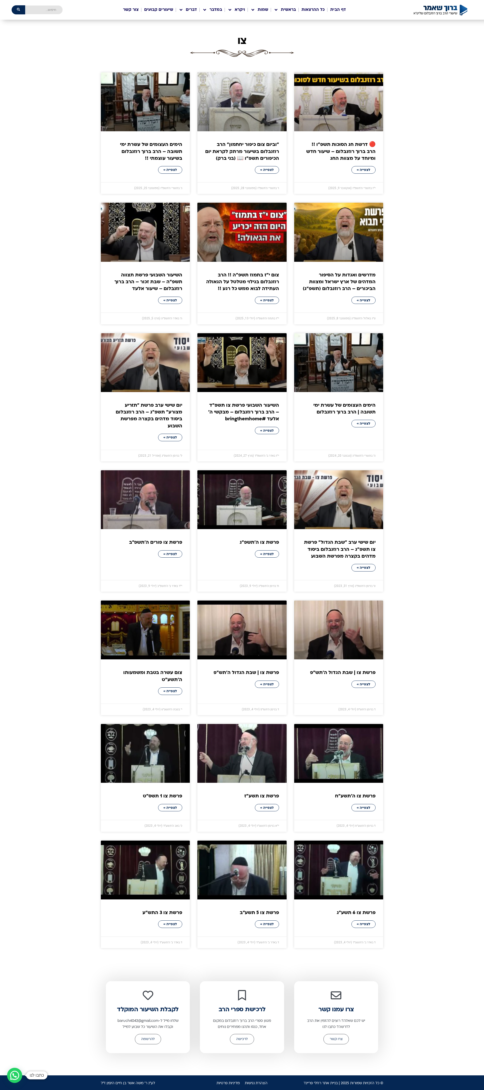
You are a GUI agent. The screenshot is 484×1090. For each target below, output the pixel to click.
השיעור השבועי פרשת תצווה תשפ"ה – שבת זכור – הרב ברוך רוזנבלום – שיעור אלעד (148, 282)
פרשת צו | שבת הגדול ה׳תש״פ (343, 672)
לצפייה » (363, 170)
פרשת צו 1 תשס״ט (162, 796)
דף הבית (338, 10)
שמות (263, 10)
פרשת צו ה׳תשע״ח (355, 796)
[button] (14, 1075)
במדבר (215, 10)
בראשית (288, 10)
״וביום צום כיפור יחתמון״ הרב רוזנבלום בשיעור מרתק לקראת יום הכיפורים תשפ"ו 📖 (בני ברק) (242, 151)
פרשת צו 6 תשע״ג (356, 913)
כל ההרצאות (313, 10)
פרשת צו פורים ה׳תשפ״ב (155, 542)
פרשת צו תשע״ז (261, 796)
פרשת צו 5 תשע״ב (259, 913)
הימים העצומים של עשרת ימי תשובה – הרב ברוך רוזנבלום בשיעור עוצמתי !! (151, 151)
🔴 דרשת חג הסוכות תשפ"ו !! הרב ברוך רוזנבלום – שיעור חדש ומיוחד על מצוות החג (341, 151)
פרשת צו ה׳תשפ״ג (259, 542)
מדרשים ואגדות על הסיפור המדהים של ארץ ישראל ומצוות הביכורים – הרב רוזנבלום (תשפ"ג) (339, 282)
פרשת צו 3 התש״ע (162, 913)
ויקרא (240, 10)
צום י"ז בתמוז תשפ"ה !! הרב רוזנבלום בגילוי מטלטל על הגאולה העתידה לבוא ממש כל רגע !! (242, 282)
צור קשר (131, 10)
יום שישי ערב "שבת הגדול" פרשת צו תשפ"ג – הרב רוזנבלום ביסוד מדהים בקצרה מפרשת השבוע (340, 549)
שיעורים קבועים (158, 10)
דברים (191, 10)
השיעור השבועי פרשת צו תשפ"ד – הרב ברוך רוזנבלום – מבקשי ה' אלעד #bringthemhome (243, 412)
